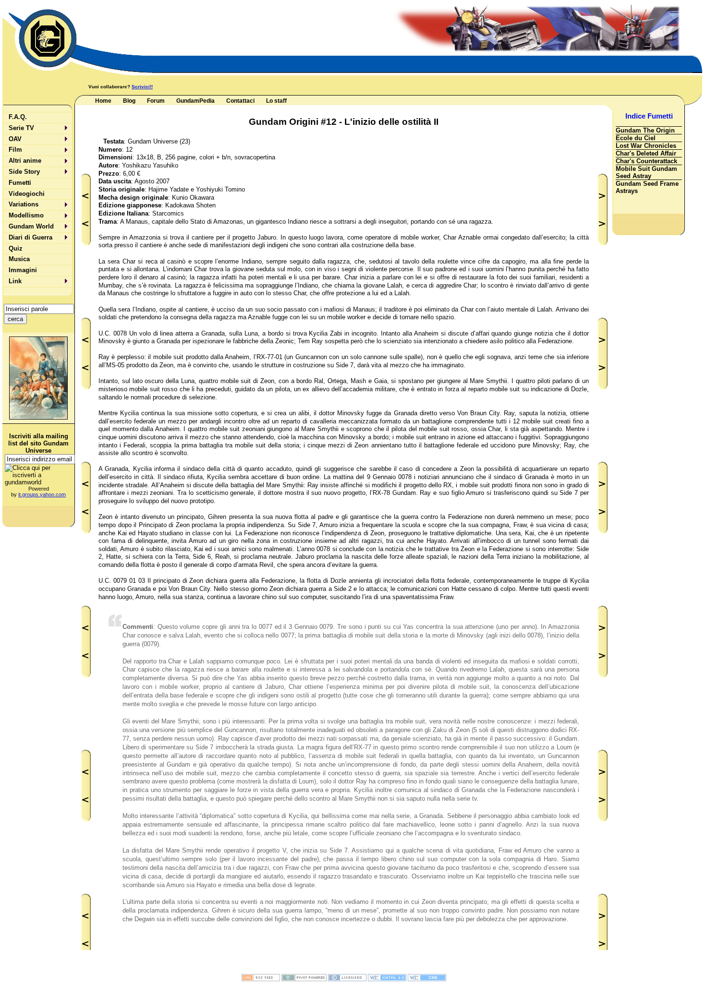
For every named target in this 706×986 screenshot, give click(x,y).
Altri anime (25, 160)
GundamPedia (195, 100)
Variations (23, 204)
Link (15, 281)
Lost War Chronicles (646, 145)
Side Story (24, 171)
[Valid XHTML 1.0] (387, 979)
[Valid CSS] (427, 979)
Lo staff (276, 100)
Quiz (16, 248)
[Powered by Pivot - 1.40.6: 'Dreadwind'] (304, 979)
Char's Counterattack (646, 161)
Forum (156, 100)
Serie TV (21, 128)
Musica (19, 259)
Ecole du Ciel (636, 138)
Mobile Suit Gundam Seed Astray (646, 172)
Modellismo (26, 215)
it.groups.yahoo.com (42, 494)
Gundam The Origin (645, 130)
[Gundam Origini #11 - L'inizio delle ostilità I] (85, 544)
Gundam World (31, 226)
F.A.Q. (18, 116)
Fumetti (20, 182)
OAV (15, 139)
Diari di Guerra (30, 237)
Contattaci (240, 100)
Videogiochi (27, 193)
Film (15, 149)
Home (103, 100)
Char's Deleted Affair (646, 153)
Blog (129, 100)
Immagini (23, 270)
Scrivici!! (142, 86)
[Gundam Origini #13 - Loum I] (602, 544)
